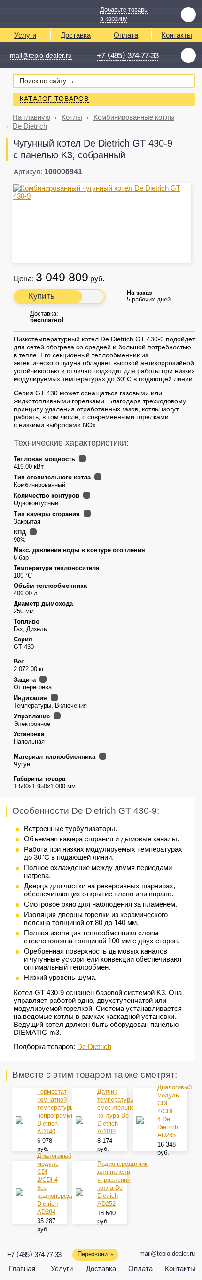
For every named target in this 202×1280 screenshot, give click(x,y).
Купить (41, 296)
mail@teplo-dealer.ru (41, 55)
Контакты (180, 1268)
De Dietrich (30, 126)
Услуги (25, 35)
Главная (22, 1268)
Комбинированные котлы (134, 117)
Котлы (72, 117)
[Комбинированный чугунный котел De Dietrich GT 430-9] (101, 192)
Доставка (76, 35)
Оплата (126, 35)
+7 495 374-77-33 (127, 55)
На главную (31, 117)
